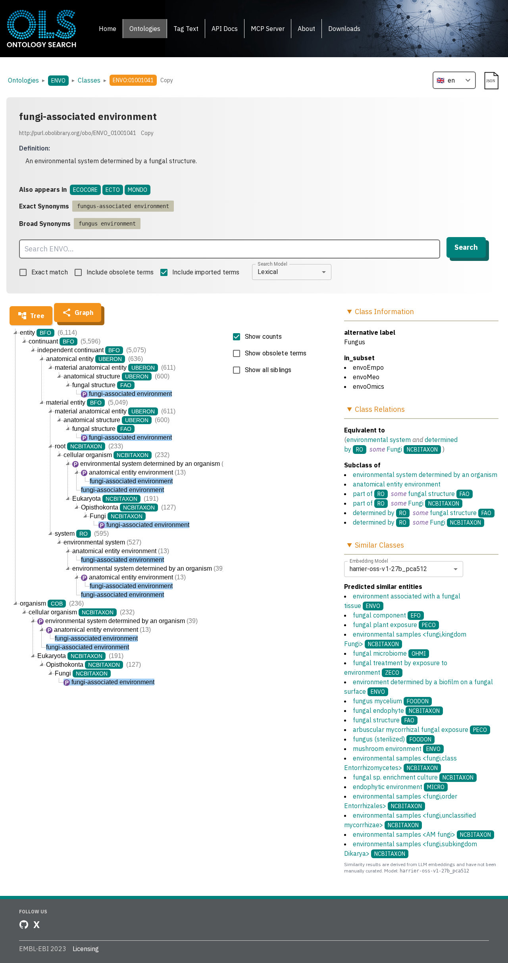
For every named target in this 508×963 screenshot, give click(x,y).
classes (89, 80)
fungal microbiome (389, 653)
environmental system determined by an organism (425, 475)
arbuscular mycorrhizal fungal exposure (420, 729)
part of (363, 494)
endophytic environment (398, 787)
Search (466, 247)
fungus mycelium (391, 701)
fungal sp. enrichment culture (413, 777)
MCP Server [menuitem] (268, 29)
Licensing (86, 949)
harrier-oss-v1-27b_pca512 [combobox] (388, 569)
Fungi (394, 449)
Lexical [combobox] (268, 272)
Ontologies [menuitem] (144, 29)
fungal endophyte (396, 710)
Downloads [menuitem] (344, 29)
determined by (373, 513)
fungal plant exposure (394, 625)
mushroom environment (397, 749)
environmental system (378, 440)
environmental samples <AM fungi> (422, 834)
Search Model (272, 263)
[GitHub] (24, 924)
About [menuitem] (306, 29)
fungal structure (431, 494)
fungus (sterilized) (392, 739)
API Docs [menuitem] (225, 29)
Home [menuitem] (107, 29)
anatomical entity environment (397, 484)
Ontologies (23, 80)
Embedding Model (369, 561)
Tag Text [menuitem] (185, 29)
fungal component (387, 615)
